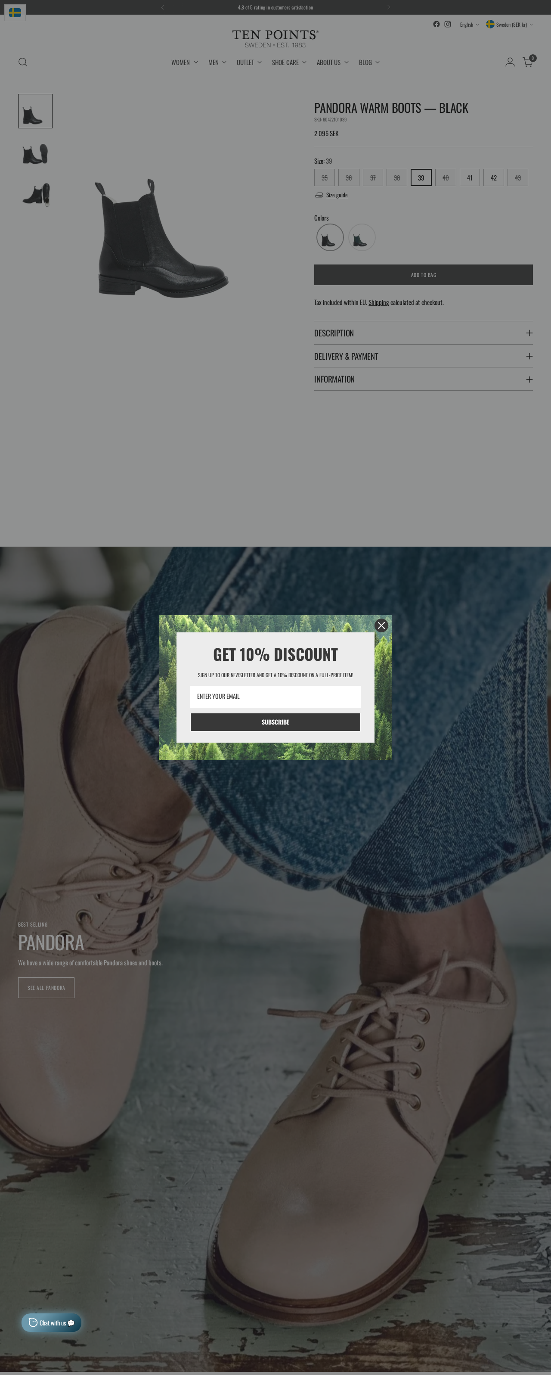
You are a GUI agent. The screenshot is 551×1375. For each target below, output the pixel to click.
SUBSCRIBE (275, 721)
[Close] (381, 625)
